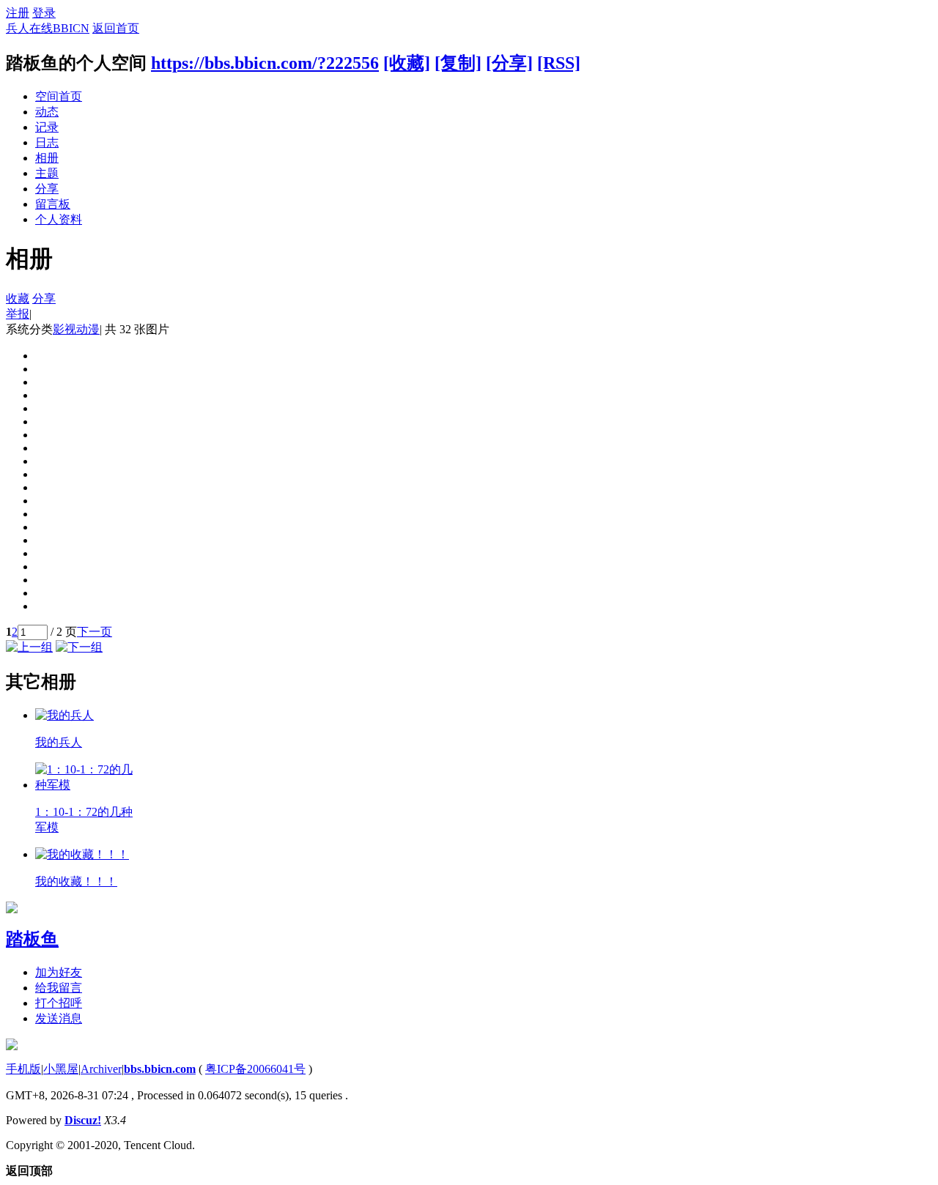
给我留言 (58, 987)
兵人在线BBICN (47, 28)
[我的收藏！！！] (82, 854)
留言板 (52, 204)
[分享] (509, 63)
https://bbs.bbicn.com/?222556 (265, 63)
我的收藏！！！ (76, 881)
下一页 (94, 631)
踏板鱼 (32, 938)
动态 (47, 111)
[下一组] (79, 647)
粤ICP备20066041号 (255, 1069)
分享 (47, 188)
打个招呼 (58, 1003)
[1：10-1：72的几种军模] (85, 785)
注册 (17, 13)
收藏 (17, 298)
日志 (47, 142)
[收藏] (406, 63)
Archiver (101, 1069)
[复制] (458, 63)
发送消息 (58, 1018)
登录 (44, 13)
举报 (17, 314)
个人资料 (58, 219)
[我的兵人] (64, 715)
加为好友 (58, 972)
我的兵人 (58, 742)
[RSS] (558, 63)
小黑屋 (60, 1069)
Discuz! (82, 1120)
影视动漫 (76, 329)
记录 (47, 127)
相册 (47, 158)
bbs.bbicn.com (160, 1069)
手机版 (23, 1069)
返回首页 (115, 28)
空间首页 (58, 96)
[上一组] (29, 647)
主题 (47, 173)
